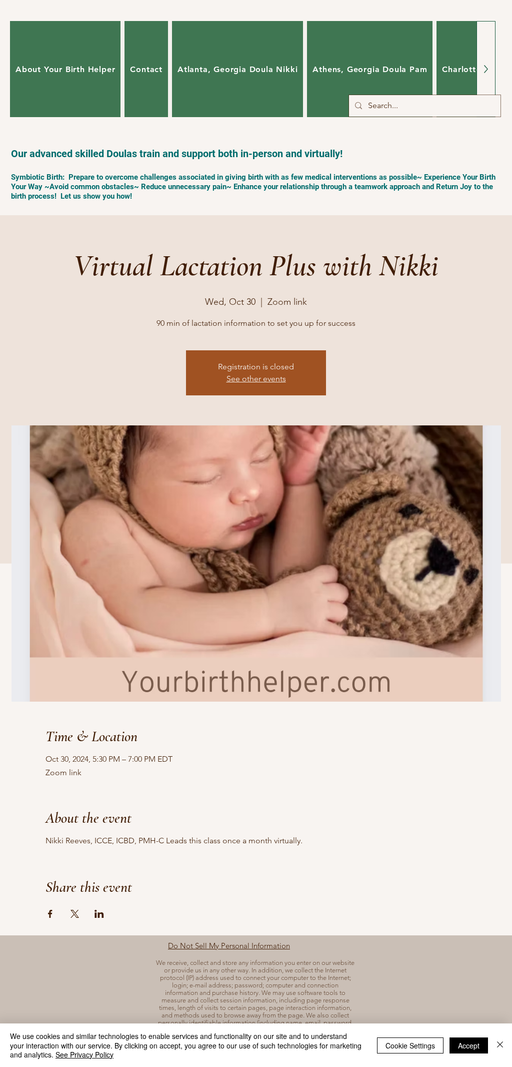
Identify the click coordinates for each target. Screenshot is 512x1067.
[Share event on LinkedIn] (99, 914)
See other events (256, 378)
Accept (469, 1045)
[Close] (500, 1045)
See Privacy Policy (85, 1054)
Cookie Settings (410, 1045)
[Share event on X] (75, 914)
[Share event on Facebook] (50, 914)
